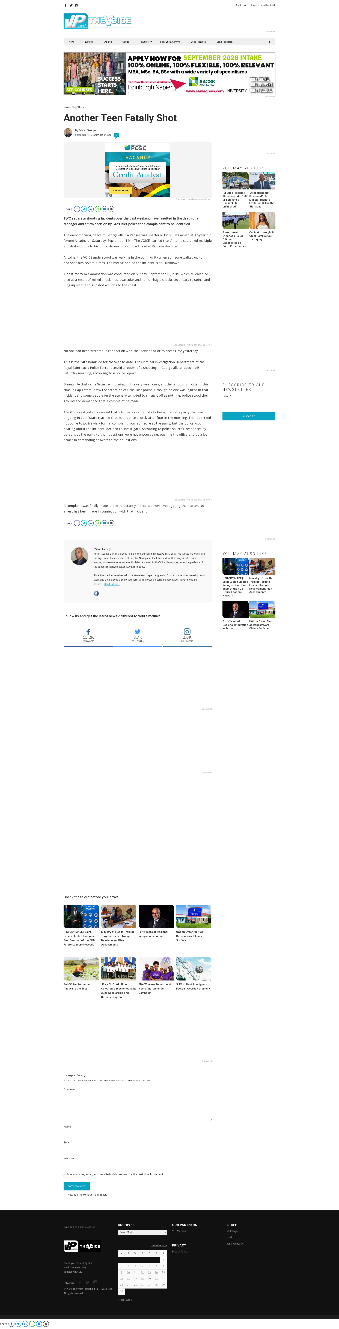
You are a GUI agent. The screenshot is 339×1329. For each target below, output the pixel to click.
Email (254, 5)
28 (156, 1285)
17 (128, 1279)
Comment (71, 1089)
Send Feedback (268, 5)
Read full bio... (112, 584)
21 (156, 1279)
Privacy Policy (179, 1252)
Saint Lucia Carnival (170, 41)
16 (121, 1279)
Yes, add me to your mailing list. (87, 1194)
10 (128, 1272)
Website (69, 1158)
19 (142, 1279)
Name (68, 1126)
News (72, 41)
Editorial (89, 41)
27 (149, 1285)
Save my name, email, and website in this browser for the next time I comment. (115, 1174)
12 (142, 1272)
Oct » (129, 1300)
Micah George (102, 549)
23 (121, 1285)
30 (121, 1291)
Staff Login (241, 5)
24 (128, 1285)
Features (144, 41)
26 (142, 1285)
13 (149, 1272)
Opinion (108, 41)
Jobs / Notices (198, 41)
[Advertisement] (212, 21)
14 (156, 1272)
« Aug (121, 1300)
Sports (125, 41)
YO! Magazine (179, 1231)
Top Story (78, 107)
